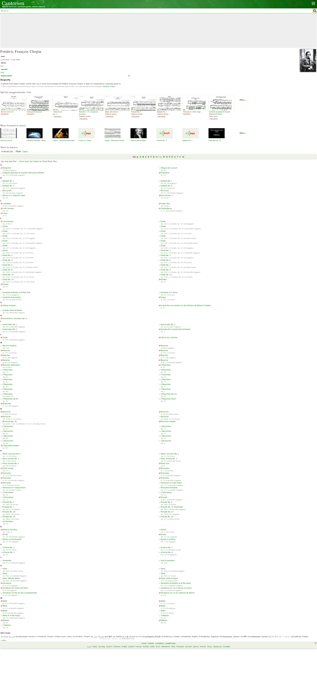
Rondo (163, 530)
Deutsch (109, 646)
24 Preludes (7, 521)
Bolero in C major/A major (13, 195)
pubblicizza (170, 643)
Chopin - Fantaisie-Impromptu (64, 140)
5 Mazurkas (166, 389)
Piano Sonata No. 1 (10, 459)
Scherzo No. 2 (167, 547)
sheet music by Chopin (29, 161)
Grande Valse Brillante (12, 310)
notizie (151, 643)
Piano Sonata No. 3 (10, 463)
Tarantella (6, 560)
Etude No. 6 (7, 265)
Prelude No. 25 (167, 517)
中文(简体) (226, 646)
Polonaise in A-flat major (171, 483)
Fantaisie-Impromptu (11, 297)
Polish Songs (7, 468)
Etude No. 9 (166, 270)
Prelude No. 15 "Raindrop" (172, 507)
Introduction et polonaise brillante (175, 329)
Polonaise (165, 468)
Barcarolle (7, 191)
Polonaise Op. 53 (215, 140)
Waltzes (5, 620)
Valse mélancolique (169, 578)
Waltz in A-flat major (11, 615)
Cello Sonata (8, 208)
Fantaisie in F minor (169, 292)
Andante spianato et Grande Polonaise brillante (23, 173)
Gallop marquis (9, 305)
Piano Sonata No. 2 (169, 459)
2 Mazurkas (166, 365)
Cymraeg (101, 646)
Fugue (163, 297)
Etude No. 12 (8, 279)
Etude (163, 221)
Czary (4, 213)
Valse (4, 569)
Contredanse (166, 208)
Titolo (18, 151)
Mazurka (164, 346)
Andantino (165, 173)
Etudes (164, 279)
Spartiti (4, 69)
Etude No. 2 (7, 255)
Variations (6, 583)
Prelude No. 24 (8, 517)
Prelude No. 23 (167, 512)
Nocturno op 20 (6, 140)
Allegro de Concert (169, 168)
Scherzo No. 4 (167, 552)
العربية (89, 646)
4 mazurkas (166, 375)
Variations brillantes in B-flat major (176, 583)
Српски (195, 646)
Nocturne (6, 412)
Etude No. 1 (166, 250)
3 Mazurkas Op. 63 (169, 394)
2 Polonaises (7, 492)
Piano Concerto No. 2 (170, 454)
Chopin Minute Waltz (138, 140)
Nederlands (165, 646)
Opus (25, 151)
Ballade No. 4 (166, 186)
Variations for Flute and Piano (15, 588)
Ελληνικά (117, 646)
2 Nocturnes (166, 426)
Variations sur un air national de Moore (178, 593)
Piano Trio (165, 463)
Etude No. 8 (7, 270)
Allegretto (6, 168)
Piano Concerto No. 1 (11, 454)
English (124, 646)
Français (138, 646)
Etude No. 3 (166, 255)
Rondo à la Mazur (168, 539)
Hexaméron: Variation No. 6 (14, 318)
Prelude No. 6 (166, 502)
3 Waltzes (165, 615)
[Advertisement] (158, 30)
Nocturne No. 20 (9, 421)
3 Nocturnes (7, 426)
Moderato (6, 404)
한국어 (158, 646)
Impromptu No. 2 (168, 324)
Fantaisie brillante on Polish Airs (16, 292)
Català (94, 646)
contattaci (159, 643)
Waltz (4, 601)
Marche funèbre (9, 346)
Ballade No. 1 (187, 140)
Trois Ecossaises (168, 560)
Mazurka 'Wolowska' (11, 365)
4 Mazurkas (7, 370)
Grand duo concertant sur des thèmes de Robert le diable (186, 305)
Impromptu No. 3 (9, 329)
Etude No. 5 (166, 260)
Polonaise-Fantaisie (169, 488)
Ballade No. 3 (8, 186)
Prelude (164, 497)
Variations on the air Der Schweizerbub (19, 593)
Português (180, 646)
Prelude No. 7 (8, 507)
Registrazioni (6, 76)
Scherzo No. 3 (8, 552)
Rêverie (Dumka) (9, 530)
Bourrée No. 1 (167, 195)
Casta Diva (165, 204)
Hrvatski (146, 646)
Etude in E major (85, 140)
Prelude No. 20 (8, 512)
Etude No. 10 (8, 275)
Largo (5, 337)
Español (131, 646)
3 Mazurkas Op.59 (10, 399)
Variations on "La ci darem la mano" (176, 588)
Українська (217, 646)
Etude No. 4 (7, 260)
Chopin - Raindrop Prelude (114, 140)
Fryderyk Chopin (109, 86)
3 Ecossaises (7, 221)
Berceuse (165, 191)
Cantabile (6, 204)
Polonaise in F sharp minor (14, 488)
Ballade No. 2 (166, 181)
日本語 (152, 646)
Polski (173, 646)
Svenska (203, 646)
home (144, 643)
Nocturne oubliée (168, 421)
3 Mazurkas (166, 379)
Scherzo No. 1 (8, 547)
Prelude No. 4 (162, 140)
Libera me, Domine (169, 337)
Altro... (242, 100)
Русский (188, 646)
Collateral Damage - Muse (36, 140)
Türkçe (209, 646)
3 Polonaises (7, 497)
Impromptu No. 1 (9, 324)
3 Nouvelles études (10, 446)
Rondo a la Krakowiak (11, 539)
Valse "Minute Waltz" (11, 578)
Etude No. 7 (166, 265)
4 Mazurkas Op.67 (168, 399)
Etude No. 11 (166, 275)
